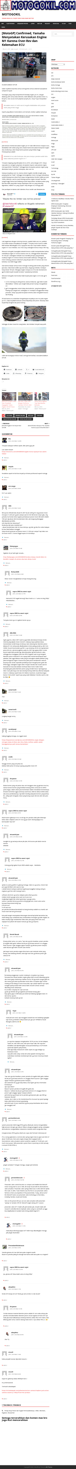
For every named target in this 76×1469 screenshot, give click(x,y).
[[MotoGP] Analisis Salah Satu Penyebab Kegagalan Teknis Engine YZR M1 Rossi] (9, 396)
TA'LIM (64, 23)
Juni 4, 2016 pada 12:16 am (14, 468)
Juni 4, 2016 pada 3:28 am (14, 488)
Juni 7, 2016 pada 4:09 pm (17, 1334)
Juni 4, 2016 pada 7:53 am (14, 692)
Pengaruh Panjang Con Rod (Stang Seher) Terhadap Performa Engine (62, 241)
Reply (5, 460)
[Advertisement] (62, 48)
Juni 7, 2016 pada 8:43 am (14, 1374)
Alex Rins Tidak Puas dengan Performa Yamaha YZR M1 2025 (25, 403)
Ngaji (52, 146)
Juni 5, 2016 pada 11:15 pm (19, 1226)
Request (47, 23)
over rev (39, 415)
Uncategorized (55, 180)
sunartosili (12, 690)
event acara (54, 100)
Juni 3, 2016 (7, 49)
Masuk (53, 272)
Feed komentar (55, 278)
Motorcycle (24, 49)
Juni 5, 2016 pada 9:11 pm (14, 1289)
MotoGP (30, 415)
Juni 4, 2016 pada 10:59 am (14, 759)
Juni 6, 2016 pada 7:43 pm (16, 1309)
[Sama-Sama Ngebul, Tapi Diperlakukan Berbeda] (41, 396)
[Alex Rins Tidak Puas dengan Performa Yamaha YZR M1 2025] (25, 396)
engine (53, 97)
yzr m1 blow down (26, 419)
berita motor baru (56, 88)
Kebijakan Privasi (22, 23)
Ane (2, 23)
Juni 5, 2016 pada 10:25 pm (16, 1269)
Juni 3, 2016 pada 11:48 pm (14, 441)
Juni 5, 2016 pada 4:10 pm (17, 1071)
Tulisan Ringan (55, 177)
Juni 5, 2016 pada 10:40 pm (17, 1180)
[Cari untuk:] (62, 34)
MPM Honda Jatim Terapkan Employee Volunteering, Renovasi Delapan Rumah (61, 206)
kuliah (53, 119)
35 (31, 49)
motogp (53, 137)
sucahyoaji (12, 729)
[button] (24, 67)
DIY (52, 94)
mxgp (53, 143)
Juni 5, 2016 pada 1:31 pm (14, 1120)
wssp (52, 190)
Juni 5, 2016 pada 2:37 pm (16, 1160)
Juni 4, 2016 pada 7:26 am (14, 508)
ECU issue (9, 415)
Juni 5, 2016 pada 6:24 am (17, 574)
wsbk (52, 186)
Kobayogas (14, 546)
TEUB (69, 23)
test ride (53, 171)
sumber (4, 142)
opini (52, 153)
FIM (52, 103)
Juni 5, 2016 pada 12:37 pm (19, 593)
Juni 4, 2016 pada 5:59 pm (16, 836)
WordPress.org (55, 281)
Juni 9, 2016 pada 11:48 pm (19, 1013)
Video (3, 27)
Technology (54, 168)
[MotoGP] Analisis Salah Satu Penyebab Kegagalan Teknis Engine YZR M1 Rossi (9, 404)
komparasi (54, 116)
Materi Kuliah (55, 128)
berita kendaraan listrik (58, 82)
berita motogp (55, 85)
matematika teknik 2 (57, 125)
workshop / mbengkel (57, 183)
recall (52, 162)
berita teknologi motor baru (59, 91)
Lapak (32, 23)
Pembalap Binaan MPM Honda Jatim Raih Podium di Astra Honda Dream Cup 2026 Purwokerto (62, 220)
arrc (52, 76)
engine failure (20, 415)
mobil (53, 131)
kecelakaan (54, 110)
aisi (52, 73)
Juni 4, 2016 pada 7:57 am (14, 731)
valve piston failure (9, 419)
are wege (11, 486)
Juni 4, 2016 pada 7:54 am (14, 711)
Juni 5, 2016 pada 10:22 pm (17, 860)
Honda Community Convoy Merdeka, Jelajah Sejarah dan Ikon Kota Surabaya (62, 227)
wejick (10, 467)
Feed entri (54, 275)
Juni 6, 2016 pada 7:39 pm (16, 781)
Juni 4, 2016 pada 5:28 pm (16, 615)
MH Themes (49, 1467)
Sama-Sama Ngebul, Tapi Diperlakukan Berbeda (40, 403)
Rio (9, 439)
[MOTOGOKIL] (38, 9)
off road (53, 150)
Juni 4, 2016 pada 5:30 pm (14, 813)
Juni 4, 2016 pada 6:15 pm (14, 880)
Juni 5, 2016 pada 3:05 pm (16, 936)
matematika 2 (55, 122)
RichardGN (15, 572)
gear (52, 106)
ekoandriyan (14, 835)
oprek (53, 156)
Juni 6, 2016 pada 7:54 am (16, 635)
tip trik (53, 174)
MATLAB (39, 23)
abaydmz (11, 1287)
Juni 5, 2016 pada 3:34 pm (14, 1247)
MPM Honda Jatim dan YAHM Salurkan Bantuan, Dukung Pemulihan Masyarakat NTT (62, 213)
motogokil (15, 49)
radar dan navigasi (56, 159)
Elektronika (10, 23)
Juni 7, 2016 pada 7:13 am (14, 1354)
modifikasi (54, 134)
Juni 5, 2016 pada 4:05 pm (17, 970)
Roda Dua (56, 23)
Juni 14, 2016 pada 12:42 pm (20, 1036)
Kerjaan (53, 113)
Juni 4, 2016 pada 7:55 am (16, 548)
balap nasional (55, 79)
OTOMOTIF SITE (56, 286)
